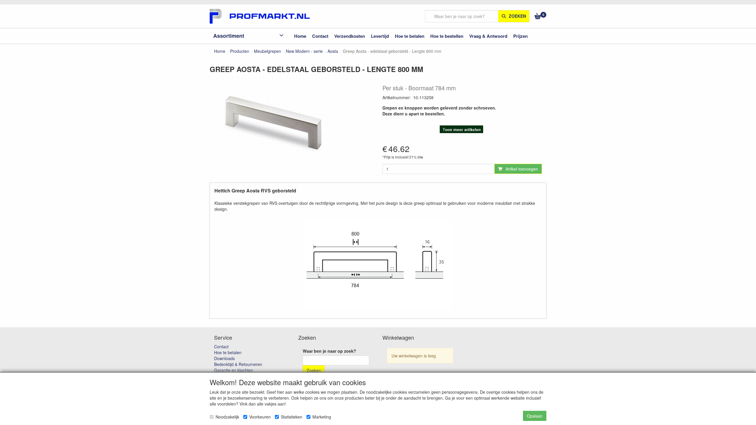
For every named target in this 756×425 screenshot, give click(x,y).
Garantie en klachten (233, 370)
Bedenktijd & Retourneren (238, 364)
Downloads (224, 358)
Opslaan (534, 416)
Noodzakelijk (227, 417)
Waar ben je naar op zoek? (329, 351)
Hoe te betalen (228, 352)
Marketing (321, 417)
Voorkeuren (260, 417)
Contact (221, 346)
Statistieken (291, 417)
